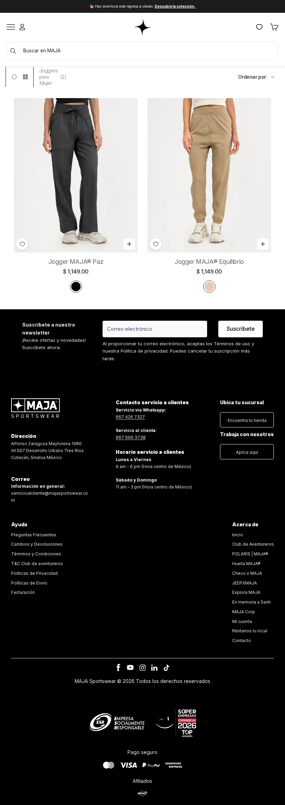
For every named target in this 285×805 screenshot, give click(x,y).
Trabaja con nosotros (247, 434)
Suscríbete (241, 328)
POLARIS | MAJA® (250, 553)
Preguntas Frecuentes (33, 534)
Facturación (23, 592)
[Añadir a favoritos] (22, 244)
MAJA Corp (243, 611)
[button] (247, 418)
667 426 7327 (130, 416)
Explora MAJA (246, 592)
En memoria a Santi (251, 602)
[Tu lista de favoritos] (259, 27)
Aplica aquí (247, 452)
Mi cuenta (242, 621)
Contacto (241, 640)
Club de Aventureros (253, 544)
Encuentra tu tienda (247, 420)
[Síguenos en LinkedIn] (154, 667)
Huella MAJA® (246, 563)
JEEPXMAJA (244, 583)
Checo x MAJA (247, 573)
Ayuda (19, 524)
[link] (37, 563)
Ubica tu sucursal (242, 402)
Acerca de (245, 524)
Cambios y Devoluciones (37, 544)
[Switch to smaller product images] (25, 77)
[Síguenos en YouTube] (130, 667)
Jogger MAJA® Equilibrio (209, 261)
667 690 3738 (131, 437)
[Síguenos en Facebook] (118, 668)
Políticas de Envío (29, 583)
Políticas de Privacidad (34, 573)
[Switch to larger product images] (14, 77)
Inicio (237, 534)
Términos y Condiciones (36, 553)
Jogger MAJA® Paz (76, 261)
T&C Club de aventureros (37, 563)
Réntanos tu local (249, 630)
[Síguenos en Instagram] (142, 667)
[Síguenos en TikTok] (166, 667)
